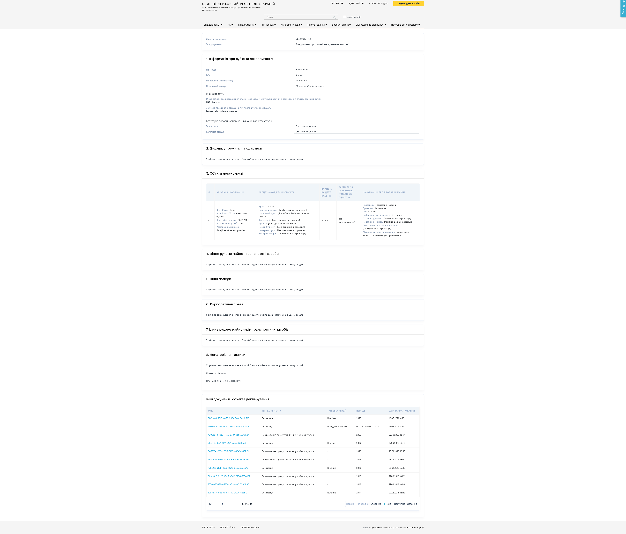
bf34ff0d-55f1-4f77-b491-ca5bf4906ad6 (227, 443)
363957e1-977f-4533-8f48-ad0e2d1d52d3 (228, 451)
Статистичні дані (378, 3)
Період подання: (316, 24)
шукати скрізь (354, 17)
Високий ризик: (340, 24)
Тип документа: (246, 24)
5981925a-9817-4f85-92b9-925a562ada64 (228, 459)
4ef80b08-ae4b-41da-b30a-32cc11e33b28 (228, 426)
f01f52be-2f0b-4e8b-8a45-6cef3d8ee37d (228, 468)
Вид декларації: (212, 24)
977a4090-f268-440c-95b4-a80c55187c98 (228, 484)
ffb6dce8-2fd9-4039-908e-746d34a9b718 (228, 418)
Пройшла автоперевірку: (404, 24)
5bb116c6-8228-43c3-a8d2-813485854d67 (229, 476)
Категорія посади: (290, 24)
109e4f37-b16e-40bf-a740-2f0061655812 (227, 492)
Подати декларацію (409, 3)
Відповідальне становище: (370, 24)
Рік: (229, 24)
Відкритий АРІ (356, 3)
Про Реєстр (337, 3)
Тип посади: (267, 24)
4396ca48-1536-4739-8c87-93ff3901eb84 (228, 435)
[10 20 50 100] (216, 504)
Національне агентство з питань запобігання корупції (396, 527)
